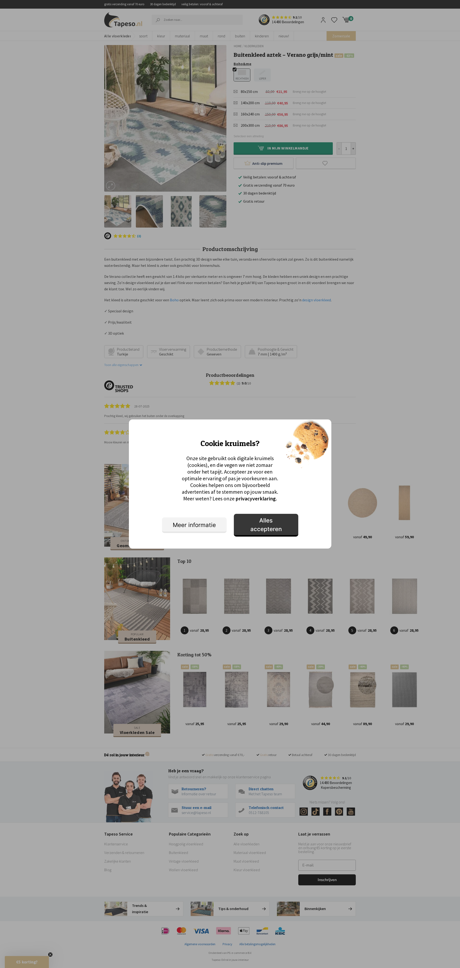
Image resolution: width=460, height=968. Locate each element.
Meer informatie (194, 524)
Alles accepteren (266, 525)
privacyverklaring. (256, 498)
